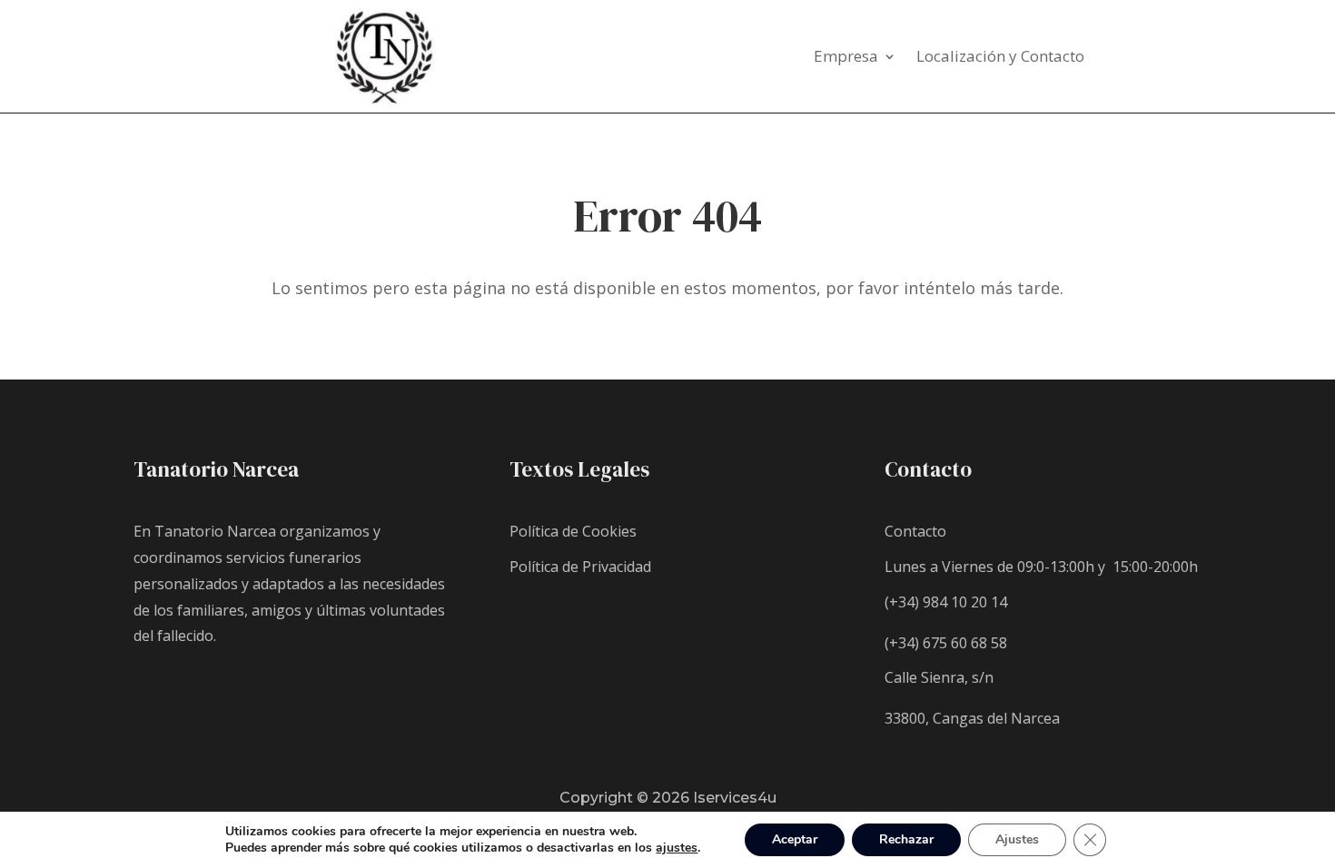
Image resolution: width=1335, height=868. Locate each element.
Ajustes (1017, 839)
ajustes (676, 848)
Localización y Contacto (1000, 58)
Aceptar (794, 839)
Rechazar (906, 839)
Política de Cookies (573, 531)
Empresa (846, 58)
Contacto (915, 531)
